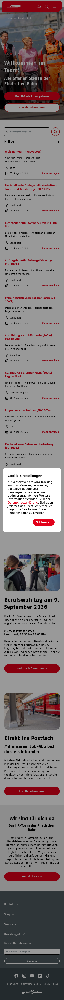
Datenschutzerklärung (23, 502)
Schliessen (43, 522)
